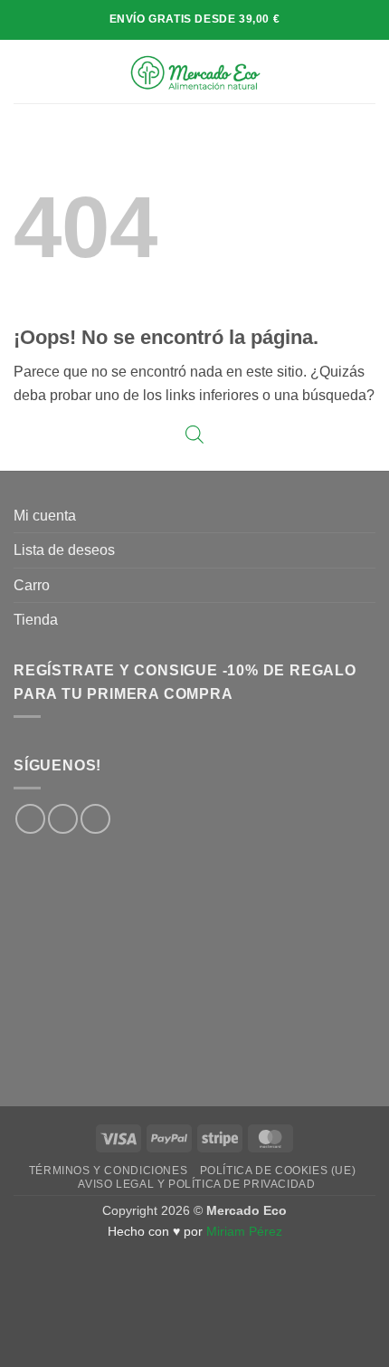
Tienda (36, 619)
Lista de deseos (64, 550)
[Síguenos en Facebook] (30, 819)
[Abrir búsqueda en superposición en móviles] (194, 434)
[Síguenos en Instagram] (63, 819)
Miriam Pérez (244, 1231)
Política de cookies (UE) (278, 1170)
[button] (24, 71)
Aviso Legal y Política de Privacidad (196, 1184)
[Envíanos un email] (95, 819)
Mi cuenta (45, 515)
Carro (32, 585)
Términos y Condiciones (108, 1170)
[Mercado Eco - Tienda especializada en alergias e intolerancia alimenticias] (195, 71)
